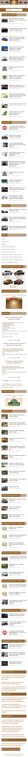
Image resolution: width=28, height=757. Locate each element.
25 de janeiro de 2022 (14, 450)
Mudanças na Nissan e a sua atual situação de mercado (17, 86)
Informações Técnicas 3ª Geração (13, 641)
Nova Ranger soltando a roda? (17, 104)
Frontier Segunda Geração (8, 249)
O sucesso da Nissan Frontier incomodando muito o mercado (17, 623)
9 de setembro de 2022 (15, 617)
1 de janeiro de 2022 (14, 605)
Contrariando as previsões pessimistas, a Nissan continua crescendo (16, 48)
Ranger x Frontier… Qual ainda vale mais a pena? (17, 210)
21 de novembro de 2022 (15, 200)
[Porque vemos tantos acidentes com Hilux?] (5, 137)
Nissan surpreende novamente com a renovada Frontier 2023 (17, 227)
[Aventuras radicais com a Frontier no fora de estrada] (5, 465)
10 (22, 665)
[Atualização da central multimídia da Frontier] (5, 663)
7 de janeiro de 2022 (14, 587)
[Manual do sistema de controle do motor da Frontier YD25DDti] (5, 586)
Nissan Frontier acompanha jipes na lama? (16, 431)
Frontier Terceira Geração (8, 252)
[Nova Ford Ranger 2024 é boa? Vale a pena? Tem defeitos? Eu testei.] (5, 219)
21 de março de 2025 (14, 70)
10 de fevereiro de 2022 (15, 425)
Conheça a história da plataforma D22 (15, 507)
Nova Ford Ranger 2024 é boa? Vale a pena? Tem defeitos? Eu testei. (17, 218)
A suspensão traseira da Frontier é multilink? (16, 180)
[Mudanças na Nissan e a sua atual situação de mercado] (5, 189)
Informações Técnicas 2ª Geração (13, 581)
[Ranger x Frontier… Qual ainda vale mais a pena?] (5, 211)
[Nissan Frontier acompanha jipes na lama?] (5, 432)
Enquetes (4, 244)
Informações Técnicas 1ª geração (13, 523)
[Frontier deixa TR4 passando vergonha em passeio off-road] (5, 424)
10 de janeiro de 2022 (14, 530)
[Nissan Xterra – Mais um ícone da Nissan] (5, 500)
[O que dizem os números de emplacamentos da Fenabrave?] (5, 154)
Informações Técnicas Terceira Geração (12, 259)
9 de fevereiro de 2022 (14, 433)
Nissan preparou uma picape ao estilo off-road (17, 471)
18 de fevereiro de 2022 (15, 157)
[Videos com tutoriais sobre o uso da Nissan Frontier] (5, 646)
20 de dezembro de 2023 (15, 167)
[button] (26, 6)
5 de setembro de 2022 (15, 229)
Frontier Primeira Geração (8, 246)
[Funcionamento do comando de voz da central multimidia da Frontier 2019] (5, 654)
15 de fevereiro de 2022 (15, 418)
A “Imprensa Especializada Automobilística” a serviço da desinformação (17, 127)
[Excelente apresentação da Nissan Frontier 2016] (5, 574)
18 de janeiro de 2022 (14, 458)
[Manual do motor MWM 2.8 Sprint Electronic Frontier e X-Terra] (5, 544)
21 (21, 212)
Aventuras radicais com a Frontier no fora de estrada (16, 464)
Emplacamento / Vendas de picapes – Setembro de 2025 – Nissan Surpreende (17, 38)
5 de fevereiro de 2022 (14, 441)
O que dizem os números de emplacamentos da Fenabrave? (17, 154)
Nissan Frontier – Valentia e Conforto (16, 565)
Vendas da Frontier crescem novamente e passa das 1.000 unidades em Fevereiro (17, 95)
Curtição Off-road (14, 487)
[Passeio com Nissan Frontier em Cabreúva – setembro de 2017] (5, 448)
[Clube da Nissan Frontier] (14, 4)
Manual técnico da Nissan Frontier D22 (16, 527)
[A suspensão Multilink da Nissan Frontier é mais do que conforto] (5, 145)
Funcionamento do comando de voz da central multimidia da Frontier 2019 (17, 654)
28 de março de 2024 (14, 221)
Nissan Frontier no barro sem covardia (17, 439)
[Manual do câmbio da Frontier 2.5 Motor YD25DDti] (5, 594)
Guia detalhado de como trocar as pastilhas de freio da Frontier (17, 602)
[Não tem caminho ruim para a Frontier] (5, 457)
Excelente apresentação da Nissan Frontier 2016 (16, 573)
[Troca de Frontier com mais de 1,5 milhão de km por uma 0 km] (5, 558)
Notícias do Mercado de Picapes (10, 262)
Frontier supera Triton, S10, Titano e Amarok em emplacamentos (16, 113)
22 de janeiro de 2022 (14, 183)
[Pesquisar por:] (14, 9)
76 (21, 221)
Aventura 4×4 (5, 241)
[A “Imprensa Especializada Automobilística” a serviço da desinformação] (5, 127)
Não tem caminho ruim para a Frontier (17, 456)
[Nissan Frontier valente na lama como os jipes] (5, 516)
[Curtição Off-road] (5, 488)
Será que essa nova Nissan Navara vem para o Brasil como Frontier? (17, 20)
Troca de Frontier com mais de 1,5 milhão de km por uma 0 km (17, 557)
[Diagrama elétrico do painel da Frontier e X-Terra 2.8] (5, 536)
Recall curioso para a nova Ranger (16, 67)
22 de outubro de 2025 (14, 31)
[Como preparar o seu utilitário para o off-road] (5, 480)
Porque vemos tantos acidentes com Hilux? (15, 136)
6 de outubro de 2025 (14, 41)
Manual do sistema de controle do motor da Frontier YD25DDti (17, 585)
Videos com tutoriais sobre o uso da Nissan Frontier (17, 645)
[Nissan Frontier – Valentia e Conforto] (5, 566)
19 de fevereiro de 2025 (15, 116)
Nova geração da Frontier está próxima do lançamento (17, 29)
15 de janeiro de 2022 (14, 482)
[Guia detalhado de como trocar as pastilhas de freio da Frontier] (5, 602)
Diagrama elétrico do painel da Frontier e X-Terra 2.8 (17, 535)
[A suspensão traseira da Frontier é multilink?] (5, 181)
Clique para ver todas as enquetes (12, 380)
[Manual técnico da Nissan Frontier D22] (5, 529)
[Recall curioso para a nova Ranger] (5, 173)
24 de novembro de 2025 (15, 23)
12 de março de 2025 (14, 88)
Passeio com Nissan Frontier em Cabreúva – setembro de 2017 (17, 448)
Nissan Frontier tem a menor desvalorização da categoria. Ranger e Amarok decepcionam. (17, 164)
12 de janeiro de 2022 (14, 488)
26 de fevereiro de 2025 (15, 105)
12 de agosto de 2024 (14, 212)
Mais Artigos (7, 122)
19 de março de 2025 (14, 80)
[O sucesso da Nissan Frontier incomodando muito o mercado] (5, 623)
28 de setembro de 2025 (15, 51)
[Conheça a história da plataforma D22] (5, 508)
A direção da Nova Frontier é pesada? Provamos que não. (17, 614)
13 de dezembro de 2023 (15, 130)
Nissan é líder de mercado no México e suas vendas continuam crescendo (17, 77)
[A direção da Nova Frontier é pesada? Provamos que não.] (5, 615)
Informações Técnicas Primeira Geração (12, 254)
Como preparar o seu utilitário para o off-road (17, 479)
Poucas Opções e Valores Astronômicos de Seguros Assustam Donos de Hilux (16, 197)
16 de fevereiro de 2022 (15, 559)
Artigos (3, 239)
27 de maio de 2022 (14, 147)
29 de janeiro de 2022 (14, 138)
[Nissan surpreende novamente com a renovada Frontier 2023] (5, 228)
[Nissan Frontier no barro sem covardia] (5, 440)
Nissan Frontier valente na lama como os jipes (16, 515)
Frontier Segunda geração (11, 553)
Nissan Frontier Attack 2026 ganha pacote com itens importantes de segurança (16, 58)
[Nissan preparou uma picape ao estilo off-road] (5, 473)
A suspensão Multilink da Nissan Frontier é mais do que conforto (17, 144)
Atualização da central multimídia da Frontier (15, 662)
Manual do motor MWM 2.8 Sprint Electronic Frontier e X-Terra (17, 544)
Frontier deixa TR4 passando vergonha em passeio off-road (17, 423)
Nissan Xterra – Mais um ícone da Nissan (17, 499)
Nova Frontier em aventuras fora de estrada (17, 415)
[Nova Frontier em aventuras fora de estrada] (5, 416)
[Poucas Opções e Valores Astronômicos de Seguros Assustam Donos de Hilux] (5, 197)
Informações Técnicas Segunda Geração (12, 257)
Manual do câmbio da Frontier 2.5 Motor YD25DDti (17, 593)
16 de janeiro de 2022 (14, 474)
